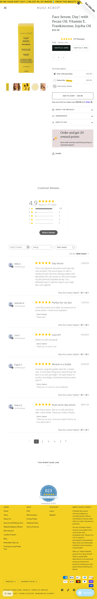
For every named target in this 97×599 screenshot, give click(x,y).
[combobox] (42, 247)
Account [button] (54, 507)
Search (26, 590)
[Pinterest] (74, 590)
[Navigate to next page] (66, 441)
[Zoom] (8, 77)
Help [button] (29, 507)
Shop (6, 515)
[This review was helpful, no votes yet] (82, 292)
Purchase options (59, 69)
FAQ (28, 511)
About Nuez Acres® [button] (82, 507)
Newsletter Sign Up (11, 543)
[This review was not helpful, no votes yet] (86, 292)
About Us (7, 519)
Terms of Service (33, 527)
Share (58, 153)
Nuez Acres (11, 590)
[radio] (55, 73)
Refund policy (32, 515)
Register (53, 515)
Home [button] (6, 507)
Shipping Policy (32, 523)
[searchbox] (17, 247)
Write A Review (48, 232)
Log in (52, 511)
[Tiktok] (68, 590)
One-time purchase (64, 74)
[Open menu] (7, 8)
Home (6, 511)
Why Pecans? (9, 531)
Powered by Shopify (45, 593)
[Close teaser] (78, 3)
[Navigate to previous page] (30, 441)
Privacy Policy (32, 519)
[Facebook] (62, 590)
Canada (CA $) (28, 581)
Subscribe (64, 80)
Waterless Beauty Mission (13, 527)
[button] (88, 9)
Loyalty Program (10, 535)
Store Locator (26, 593)
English (10, 581)
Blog (5, 539)
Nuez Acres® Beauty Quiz (13, 523)
